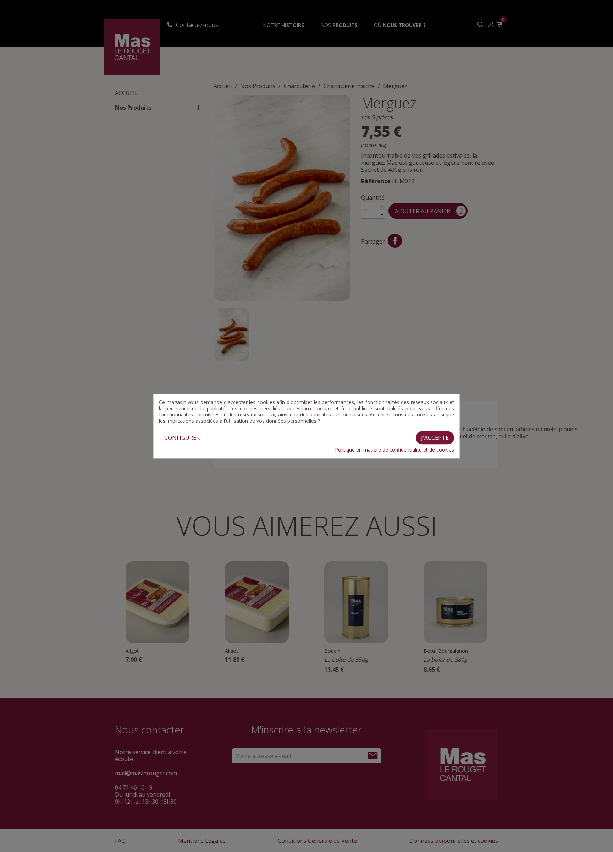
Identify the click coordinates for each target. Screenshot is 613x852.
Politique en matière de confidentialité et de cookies (394, 450)
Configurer (182, 438)
